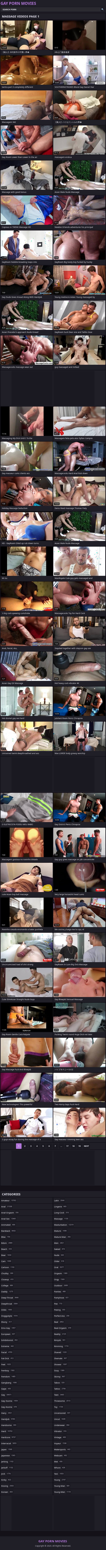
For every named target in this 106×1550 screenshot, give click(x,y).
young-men (62, 1492)
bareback (8, 1230)
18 (73, 1146)
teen (59, 1394)
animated (8, 1224)
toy (58, 1407)
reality (60, 1334)
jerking (7, 1461)
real (59, 1322)
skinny (59, 1376)
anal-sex (8, 1218)
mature (60, 1230)
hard (6, 1431)
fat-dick (7, 1358)
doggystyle (9, 1315)
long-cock (61, 1212)
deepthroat (9, 1303)
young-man (62, 1485)
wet (58, 1461)
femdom (8, 1376)
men (59, 1243)
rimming (61, 1346)
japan (6, 1449)
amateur (8, 1200)
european (8, 1334)
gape (6, 1388)
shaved (60, 1352)
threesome (62, 1400)
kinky (6, 1479)
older (59, 1261)
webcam (60, 1455)
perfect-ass (61, 1315)
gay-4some (9, 1407)
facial (6, 1352)
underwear (61, 1425)
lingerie (60, 1206)
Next (86, 1146)
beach (6, 1249)
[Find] (103, 9)
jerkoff (7, 1467)
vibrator (60, 1431)
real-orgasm (62, 1328)
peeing (59, 1309)
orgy (59, 1279)
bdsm (6, 1243)
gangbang (9, 1382)
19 (79, 1146)
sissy (59, 1370)
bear (6, 1255)
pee (58, 1303)
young (60, 1479)
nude (59, 1255)
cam (6, 1261)
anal (6, 1206)
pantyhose (61, 1297)
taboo (59, 1382)
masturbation (63, 1224)
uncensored (62, 1413)
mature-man (62, 1237)
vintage (60, 1437)
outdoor (61, 1285)
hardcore (8, 1437)
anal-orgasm (9, 1212)
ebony (6, 1322)
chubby (7, 1273)
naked (59, 1249)
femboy (7, 1370)
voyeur (60, 1443)
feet (6, 1364)
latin (59, 1200)
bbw (5, 1237)
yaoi (58, 1473)
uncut (59, 1419)
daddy (7, 1291)
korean (7, 1492)
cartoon (7, 1267)
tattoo (60, 1388)
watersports (62, 1449)
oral (59, 1267)
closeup (7, 1279)
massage (61, 1218)
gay (6, 1394)
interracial (8, 1443)
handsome (8, 1425)
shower (60, 1364)
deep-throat (9, 1297)
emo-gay (8, 1328)
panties (60, 1291)
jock (6, 1473)
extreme (7, 1346)
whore (59, 1467)
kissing (7, 1485)
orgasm (60, 1273)
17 (67, 1146)
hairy (6, 1413)
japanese (8, 1455)
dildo (6, 1309)
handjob (8, 1419)
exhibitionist (9, 1340)
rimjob (59, 1340)
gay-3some (9, 1400)
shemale (60, 1358)
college (7, 1285)
